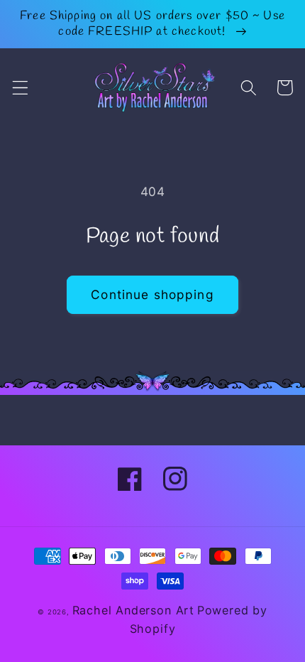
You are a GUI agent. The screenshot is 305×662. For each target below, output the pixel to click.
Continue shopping (152, 294)
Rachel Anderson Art (133, 610)
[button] (20, 88)
